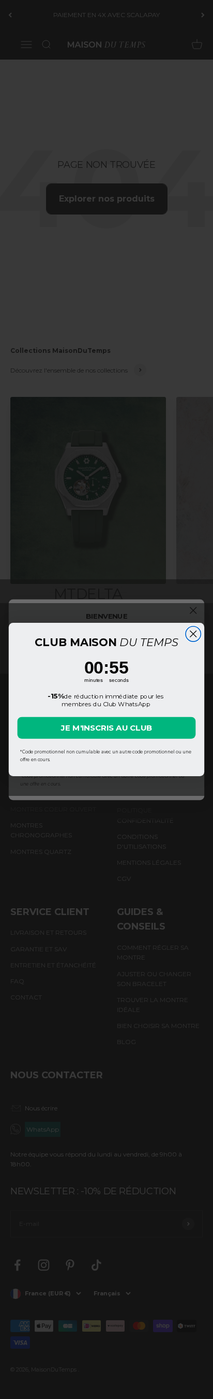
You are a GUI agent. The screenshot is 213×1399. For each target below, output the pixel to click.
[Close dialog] (193, 633)
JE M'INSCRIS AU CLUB (107, 727)
